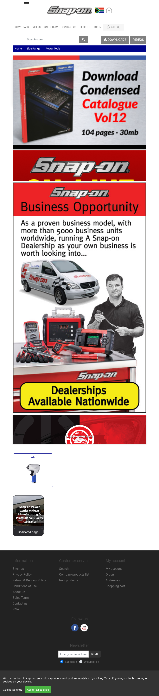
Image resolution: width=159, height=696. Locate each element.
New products (68, 580)
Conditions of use (25, 586)
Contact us (20, 603)
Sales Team (51, 27)
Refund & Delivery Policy (29, 580)
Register (85, 27)
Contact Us (69, 27)
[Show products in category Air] (33, 473)
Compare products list (74, 574)
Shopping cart (115, 586)
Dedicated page (28, 532)
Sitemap (18, 569)
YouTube (84, 627)
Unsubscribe (91, 661)
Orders (110, 574)
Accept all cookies (38, 689)
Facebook (75, 627)
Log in (97, 27)
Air (33, 457)
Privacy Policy (22, 574)
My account (114, 569)
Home (18, 48)
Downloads (22, 27)
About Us (19, 592)
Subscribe (71, 661)
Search (64, 569)
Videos (37, 27)
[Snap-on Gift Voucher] (79, 165)
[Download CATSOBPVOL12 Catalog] (79, 102)
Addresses (113, 580)
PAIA (16, 609)
